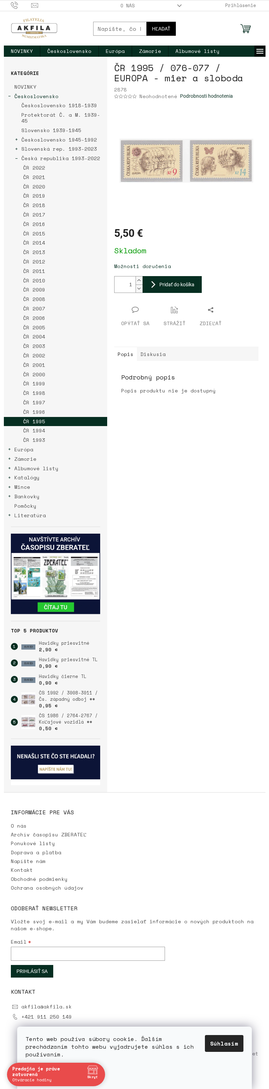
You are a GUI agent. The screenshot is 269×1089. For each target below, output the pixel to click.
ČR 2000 (34, 374)
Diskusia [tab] (153, 354)
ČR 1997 (34, 402)
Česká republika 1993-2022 (60, 158)
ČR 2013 (34, 252)
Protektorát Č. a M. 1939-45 (60, 117)
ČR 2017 (34, 214)
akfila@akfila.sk (46, 1006)
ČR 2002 (34, 355)
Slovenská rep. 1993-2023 (59, 148)
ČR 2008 (34, 299)
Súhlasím (224, 1043)
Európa (23, 449)
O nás (127, 5)
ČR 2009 (34, 289)
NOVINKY (25, 86)
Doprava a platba (36, 852)
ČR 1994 (34, 430)
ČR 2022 (34, 167)
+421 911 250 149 (46, 1016)
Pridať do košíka (176, 284)
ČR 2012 (34, 261)
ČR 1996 (34, 412)
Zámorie (25, 459)
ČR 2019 (34, 195)
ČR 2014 (34, 242)
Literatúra (30, 515)
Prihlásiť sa (32, 971)
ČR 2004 (34, 336)
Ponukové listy (33, 843)
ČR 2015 (34, 233)
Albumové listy (36, 468)
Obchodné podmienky (39, 879)
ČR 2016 (34, 224)
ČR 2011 (34, 271)
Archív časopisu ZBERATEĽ (49, 834)
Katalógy (27, 477)
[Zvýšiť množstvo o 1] (139, 280)
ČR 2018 (34, 205)
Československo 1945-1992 (59, 139)
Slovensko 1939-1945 (51, 130)
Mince (22, 487)
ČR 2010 (34, 280)
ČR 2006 (34, 318)
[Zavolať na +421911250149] (21, 4)
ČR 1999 (34, 383)
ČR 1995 (34, 421)
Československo (36, 96)
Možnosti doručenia (142, 266)
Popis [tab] (125, 354)
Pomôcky (25, 505)
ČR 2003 (34, 346)
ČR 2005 (34, 327)
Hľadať (161, 29)
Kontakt (22, 870)
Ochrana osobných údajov (47, 887)
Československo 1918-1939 (59, 105)
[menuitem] (22, 51)
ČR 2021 (34, 177)
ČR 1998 (34, 393)
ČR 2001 (34, 365)
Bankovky (27, 496)
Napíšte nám (28, 861)
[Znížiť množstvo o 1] (139, 289)
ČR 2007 (34, 308)
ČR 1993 (34, 440)
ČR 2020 (34, 186)
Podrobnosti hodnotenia (206, 96)
